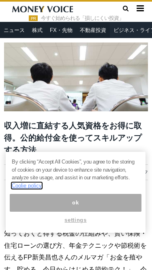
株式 (37, 30)
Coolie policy (27, 186)
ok (75, 203)
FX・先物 (61, 30)
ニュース (14, 30)
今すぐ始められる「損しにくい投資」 (82, 18)
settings (75, 220)
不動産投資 (93, 30)
